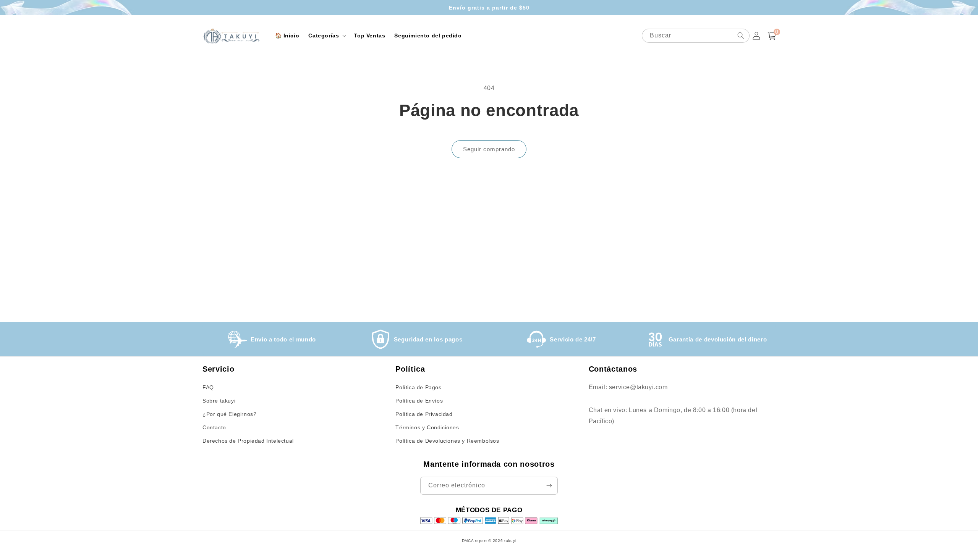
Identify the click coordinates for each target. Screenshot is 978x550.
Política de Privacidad (423, 414)
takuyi (510, 541)
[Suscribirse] (549, 486)
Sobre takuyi (218, 401)
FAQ (208, 387)
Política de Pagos (418, 387)
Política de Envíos (419, 401)
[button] (326, 36)
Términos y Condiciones (427, 427)
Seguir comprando (489, 149)
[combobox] (695, 35)
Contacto (214, 427)
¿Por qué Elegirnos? (229, 414)
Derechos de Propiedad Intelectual (248, 441)
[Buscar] (740, 35)
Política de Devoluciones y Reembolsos (447, 441)
